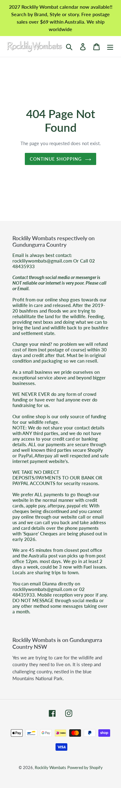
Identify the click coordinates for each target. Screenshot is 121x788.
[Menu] (110, 46)
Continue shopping (56, 159)
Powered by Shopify (85, 767)
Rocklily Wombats (50, 767)
